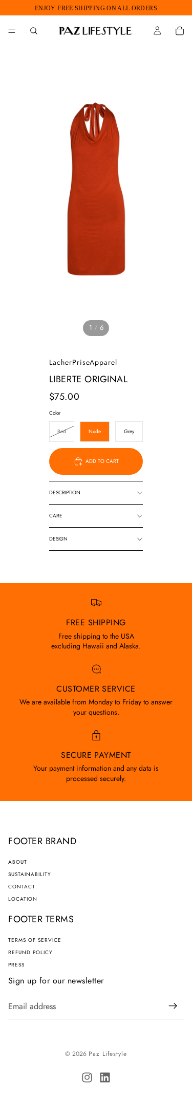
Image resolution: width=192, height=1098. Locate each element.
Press (16, 965)
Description (64, 492)
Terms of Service (34, 940)
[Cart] (179, 31)
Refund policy (30, 952)
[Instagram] (87, 1077)
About (17, 862)
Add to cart (102, 461)
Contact (21, 886)
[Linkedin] (105, 1077)
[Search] (34, 31)
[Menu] (12, 31)
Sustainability (29, 874)
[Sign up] (173, 1006)
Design (58, 539)
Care (55, 515)
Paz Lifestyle (108, 1053)
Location (22, 899)
